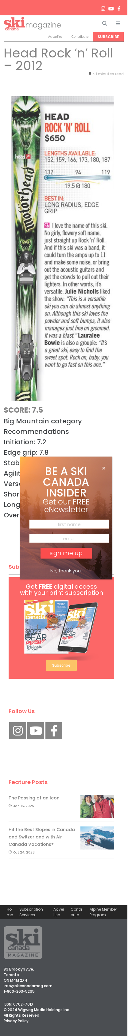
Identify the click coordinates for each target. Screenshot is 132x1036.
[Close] (103, 468)
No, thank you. (66, 570)
